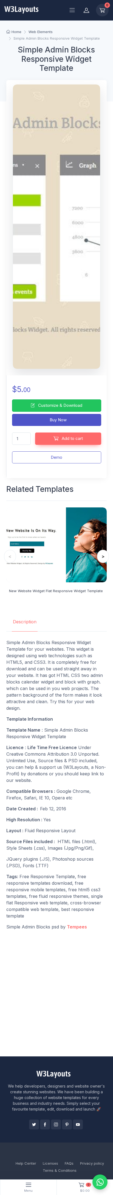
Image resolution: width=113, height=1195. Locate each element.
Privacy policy (92, 1163)
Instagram (56, 1124)
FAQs (69, 1163)
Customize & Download (59, 405)
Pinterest (67, 1124)
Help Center (26, 1163)
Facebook (45, 1124)
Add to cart (72, 438)
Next (103, 556)
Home (16, 32)
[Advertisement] (56, 993)
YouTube (78, 1124)
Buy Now (58, 419)
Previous (10, 556)
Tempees (77, 927)
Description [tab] (24, 621)
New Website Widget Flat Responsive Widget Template (56, 591)
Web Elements (41, 32)
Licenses (50, 1163)
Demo (56, 457)
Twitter (34, 1124)
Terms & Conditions (60, 1170)
